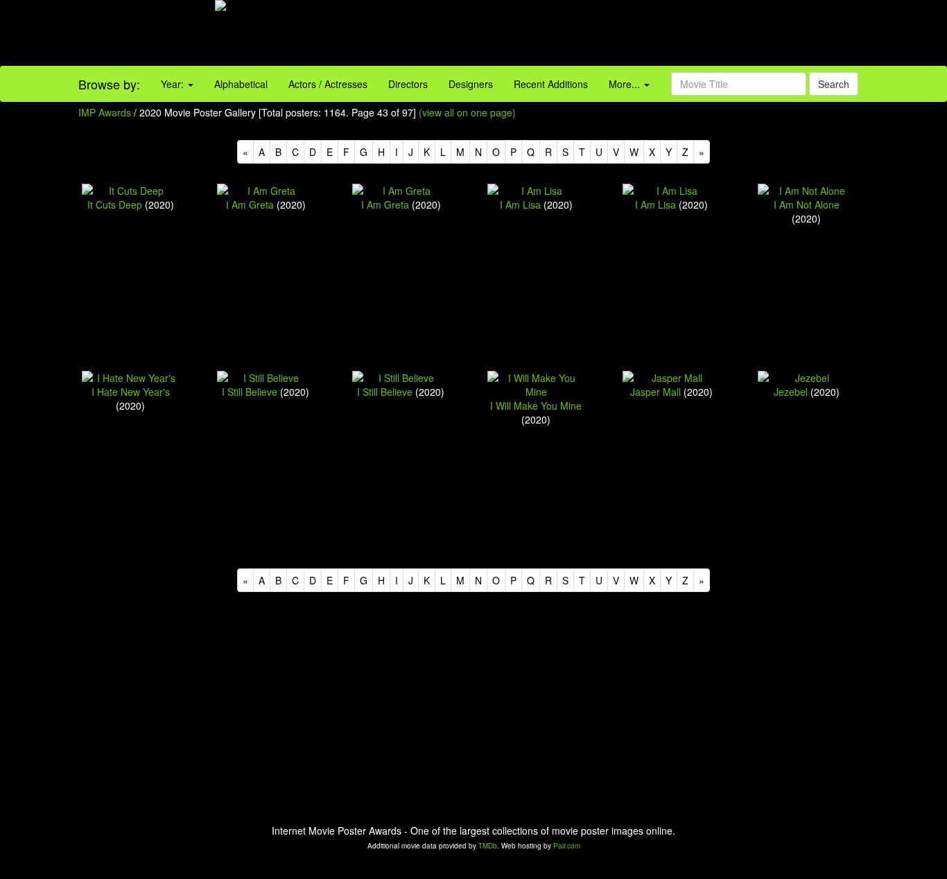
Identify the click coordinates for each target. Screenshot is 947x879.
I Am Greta (250, 204)
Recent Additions (551, 84)
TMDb (487, 846)
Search (833, 84)
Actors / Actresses (327, 84)
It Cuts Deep (114, 204)
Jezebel (791, 392)
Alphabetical (241, 84)
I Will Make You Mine (536, 405)
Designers (471, 84)
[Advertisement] (592, 34)
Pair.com (566, 846)
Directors (408, 84)
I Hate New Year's (131, 392)
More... (626, 84)
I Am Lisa (520, 204)
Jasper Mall (655, 392)
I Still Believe (249, 392)
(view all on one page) (467, 112)
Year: (173, 84)
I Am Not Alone (807, 204)
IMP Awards (104, 112)
